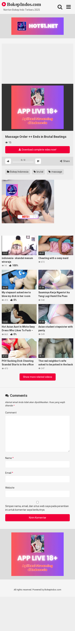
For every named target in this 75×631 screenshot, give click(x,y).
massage (56, 171)
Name (9, 458)
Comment (11, 412)
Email (9, 472)
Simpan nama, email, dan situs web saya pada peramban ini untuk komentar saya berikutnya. (37, 508)
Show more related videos (37, 376)
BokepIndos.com (23, 4)
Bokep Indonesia (19, 171)
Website (9, 487)
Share (66, 161)
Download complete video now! (38, 149)
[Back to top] (68, 624)
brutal (39, 171)
